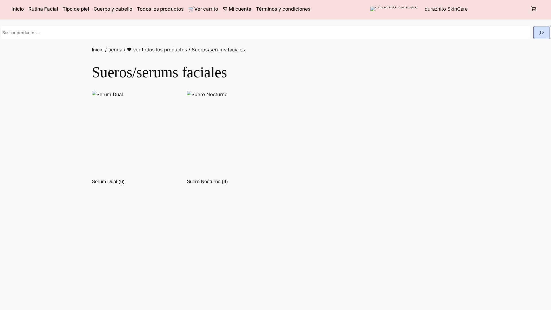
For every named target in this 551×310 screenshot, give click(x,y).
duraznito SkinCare (446, 9)
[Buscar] (541, 32)
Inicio (98, 50)
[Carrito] (533, 9)
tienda (115, 50)
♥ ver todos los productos (157, 50)
